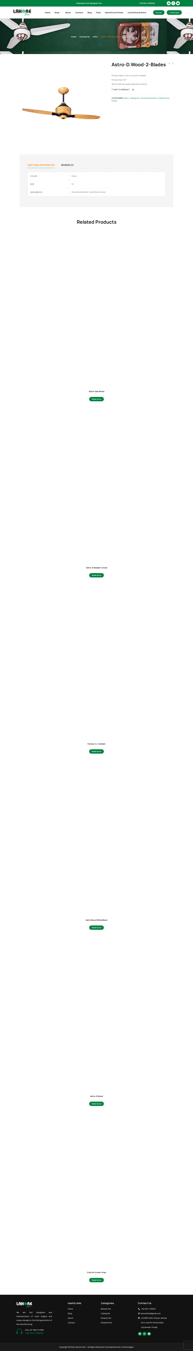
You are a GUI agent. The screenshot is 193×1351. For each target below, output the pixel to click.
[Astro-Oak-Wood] (96, 309)
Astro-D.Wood (96, 1096)
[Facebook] (169, 3)
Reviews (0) (67, 165)
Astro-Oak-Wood (96, 391)
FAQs (98, 12)
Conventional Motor (137, 12)
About (68, 12)
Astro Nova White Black (96, 920)
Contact (79, 12)
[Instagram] (173, 3)
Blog (90, 12)
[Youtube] (178, 3)
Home (47, 12)
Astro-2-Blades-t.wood (96, 567)
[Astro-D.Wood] (96, 1013)
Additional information (41, 165)
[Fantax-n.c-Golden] (96, 661)
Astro (95, 36)
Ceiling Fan (84, 36)
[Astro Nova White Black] (96, 837)
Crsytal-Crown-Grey (96, 1272)
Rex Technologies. (126, 1347)
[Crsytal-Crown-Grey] (96, 1190)
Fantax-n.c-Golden (96, 744)
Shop (57, 12)
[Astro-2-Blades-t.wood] (96, 485)
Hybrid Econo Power (114, 12)
